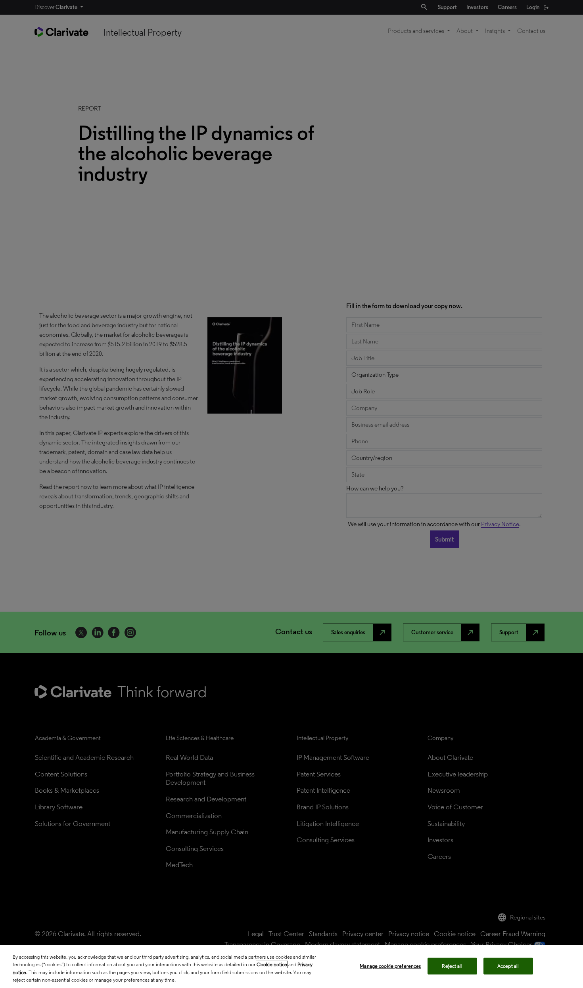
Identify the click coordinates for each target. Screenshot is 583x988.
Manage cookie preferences (390, 966)
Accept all (508, 966)
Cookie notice (272, 964)
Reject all (452, 966)
